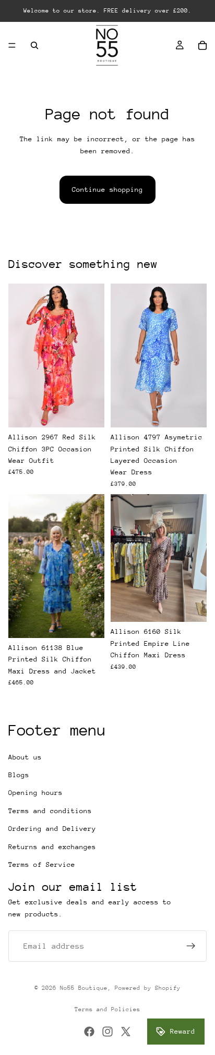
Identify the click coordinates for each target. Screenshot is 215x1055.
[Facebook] (89, 1031)
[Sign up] (191, 946)
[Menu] (12, 45)
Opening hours (35, 793)
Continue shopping (107, 189)
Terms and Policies (107, 1009)
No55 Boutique (84, 988)
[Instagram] (107, 1031)
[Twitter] (126, 1031)
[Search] (34, 45)
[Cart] (202, 45)
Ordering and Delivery (52, 828)
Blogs (18, 775)
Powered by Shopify (148, 988)
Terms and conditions (50, 811)
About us (25, 757)
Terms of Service (41, 864)
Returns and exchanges (52, 847)
